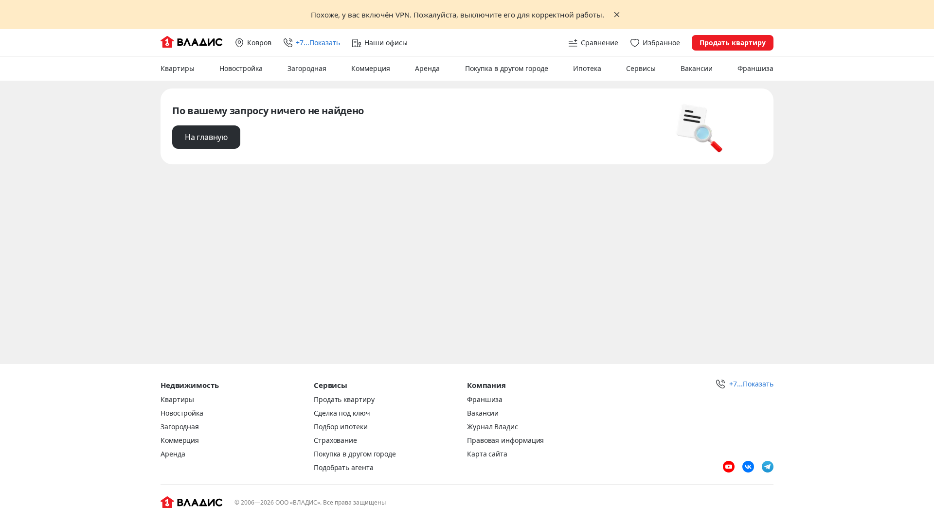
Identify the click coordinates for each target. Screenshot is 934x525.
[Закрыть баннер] (617, 14)
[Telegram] (767, 466)
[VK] (748, 466)
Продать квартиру (733, 42)
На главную (206, 137)
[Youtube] (729, 466)
